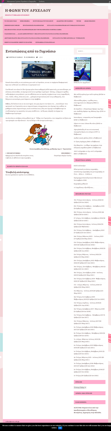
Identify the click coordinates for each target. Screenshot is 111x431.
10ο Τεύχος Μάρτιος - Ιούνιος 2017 (86, 321)
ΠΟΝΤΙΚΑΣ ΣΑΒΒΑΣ (15, 57)
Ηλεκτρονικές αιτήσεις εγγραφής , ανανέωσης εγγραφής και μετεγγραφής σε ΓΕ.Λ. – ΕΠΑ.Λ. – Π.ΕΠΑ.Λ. (89, 171)
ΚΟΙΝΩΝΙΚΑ (30, 57)
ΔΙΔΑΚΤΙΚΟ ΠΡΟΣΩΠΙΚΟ (65, 21)
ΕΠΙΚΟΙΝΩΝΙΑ (25, 21)
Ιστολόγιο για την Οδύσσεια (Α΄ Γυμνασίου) (69, 38)
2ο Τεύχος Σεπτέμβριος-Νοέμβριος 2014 (88, 369)
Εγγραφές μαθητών (81, 184)
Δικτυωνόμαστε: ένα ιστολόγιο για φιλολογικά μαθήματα (27, 38)
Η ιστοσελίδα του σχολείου (43, 21)
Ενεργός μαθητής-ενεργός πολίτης (18, 42)
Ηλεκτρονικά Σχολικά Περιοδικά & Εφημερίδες (21, 1)
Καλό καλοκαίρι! (80, 165)
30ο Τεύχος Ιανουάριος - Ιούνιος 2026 (87, 200)
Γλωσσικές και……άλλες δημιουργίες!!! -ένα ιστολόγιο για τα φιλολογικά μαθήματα (36, 34)
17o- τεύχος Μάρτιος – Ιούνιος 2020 (87, 284)
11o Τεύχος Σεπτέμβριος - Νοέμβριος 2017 (89, 315)
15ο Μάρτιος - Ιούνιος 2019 (83, 291)
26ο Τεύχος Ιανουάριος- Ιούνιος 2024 (87, 224)
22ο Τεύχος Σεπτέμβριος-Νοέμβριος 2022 (88, 248)
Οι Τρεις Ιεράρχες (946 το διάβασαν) (87, 141)
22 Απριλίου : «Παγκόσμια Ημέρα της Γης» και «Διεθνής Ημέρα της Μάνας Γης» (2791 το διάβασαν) (89, 111)
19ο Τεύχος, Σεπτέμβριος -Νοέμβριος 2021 (89, 266)
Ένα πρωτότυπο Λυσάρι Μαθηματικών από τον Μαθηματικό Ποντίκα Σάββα (33, 29)
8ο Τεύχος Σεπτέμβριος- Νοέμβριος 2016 (88, 333)
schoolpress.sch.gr (12, 421)
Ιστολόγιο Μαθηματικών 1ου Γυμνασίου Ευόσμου (66, 25)
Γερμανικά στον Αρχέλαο (45, 42)
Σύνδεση (41, 1)
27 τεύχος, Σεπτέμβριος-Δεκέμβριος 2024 (88, 218)
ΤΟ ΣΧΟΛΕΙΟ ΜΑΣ (10, 21)
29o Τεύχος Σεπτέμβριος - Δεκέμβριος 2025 (89, 206)
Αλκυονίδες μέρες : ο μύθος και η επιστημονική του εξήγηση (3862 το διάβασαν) (86, 102)
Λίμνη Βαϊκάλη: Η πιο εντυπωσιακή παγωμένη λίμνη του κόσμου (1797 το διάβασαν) (87, 131)
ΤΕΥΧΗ (78, 21)
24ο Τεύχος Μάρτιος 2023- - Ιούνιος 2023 (88, 236)
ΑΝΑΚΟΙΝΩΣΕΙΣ (89, 21)
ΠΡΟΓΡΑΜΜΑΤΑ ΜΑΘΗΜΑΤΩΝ (33, 25)
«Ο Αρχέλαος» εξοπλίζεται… (84, 187)
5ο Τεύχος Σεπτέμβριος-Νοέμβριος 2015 (88, 351)
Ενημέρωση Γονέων (12, 25)
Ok (60, 428)
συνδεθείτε (30, 175)
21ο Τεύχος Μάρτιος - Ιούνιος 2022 (86, 254)
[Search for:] (89, 51)
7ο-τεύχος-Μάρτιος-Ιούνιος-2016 (86, 339)
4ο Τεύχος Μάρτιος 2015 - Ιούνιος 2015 (88, 357)
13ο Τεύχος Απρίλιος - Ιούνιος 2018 (86, 303)
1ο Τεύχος (77, 375)
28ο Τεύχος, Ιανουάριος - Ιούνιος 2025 (87, 212)
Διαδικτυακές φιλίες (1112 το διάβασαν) (88, 138)
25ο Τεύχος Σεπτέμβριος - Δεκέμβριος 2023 (89, 230)
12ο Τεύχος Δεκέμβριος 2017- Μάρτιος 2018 (89, 309)
